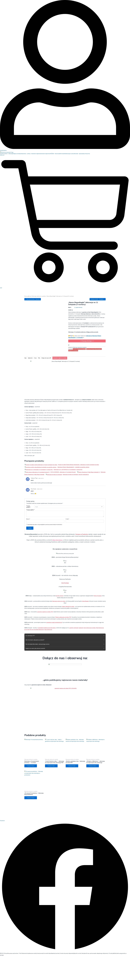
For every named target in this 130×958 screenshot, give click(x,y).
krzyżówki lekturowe (39, 629)
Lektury (29, 153)
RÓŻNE (52, 153)
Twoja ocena (28, 506)
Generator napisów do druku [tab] (59, 358)
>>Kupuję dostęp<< (30, 765)
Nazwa (28, 519)
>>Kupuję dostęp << (87, 341)
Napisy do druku (17, 153)
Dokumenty (23, 153)
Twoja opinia (30, 510)
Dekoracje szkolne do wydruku (39, 296)
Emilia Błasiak (85, 601)
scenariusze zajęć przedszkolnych (54, 622)
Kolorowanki (58, 153)
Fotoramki (63, 153)
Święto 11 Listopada (73, 350)
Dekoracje (10, 153)
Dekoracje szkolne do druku (58, 601)
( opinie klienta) (78, 307)
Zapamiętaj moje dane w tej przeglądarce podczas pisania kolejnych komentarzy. (44, 524)
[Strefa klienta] (65, 148)
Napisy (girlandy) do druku (68, 606)
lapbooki (81, 628)
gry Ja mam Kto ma (28, 629)
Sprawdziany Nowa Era (84, 153)
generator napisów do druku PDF (45, 612)
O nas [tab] (35, 358)
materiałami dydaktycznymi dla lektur (47, 628)
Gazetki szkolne (4, 153)
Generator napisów (35, 153)
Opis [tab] (25, 358)
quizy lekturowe (48, 629)
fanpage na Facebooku (82, 534)
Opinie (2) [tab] (30, 358)
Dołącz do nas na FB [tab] (46, 358)
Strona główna (27, 296)
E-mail (67, 519)
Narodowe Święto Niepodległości (94, 349)
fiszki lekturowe (100, 628)
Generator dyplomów (45, 153)
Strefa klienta (3, 150)
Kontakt (76, 153)
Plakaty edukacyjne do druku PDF (63, 617)
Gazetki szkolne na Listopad (79, 349)
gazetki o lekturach (73, 628)
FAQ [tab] (39, 358)
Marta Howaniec (98, 596)
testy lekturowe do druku (89, 628)
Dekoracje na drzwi (69, 153)
